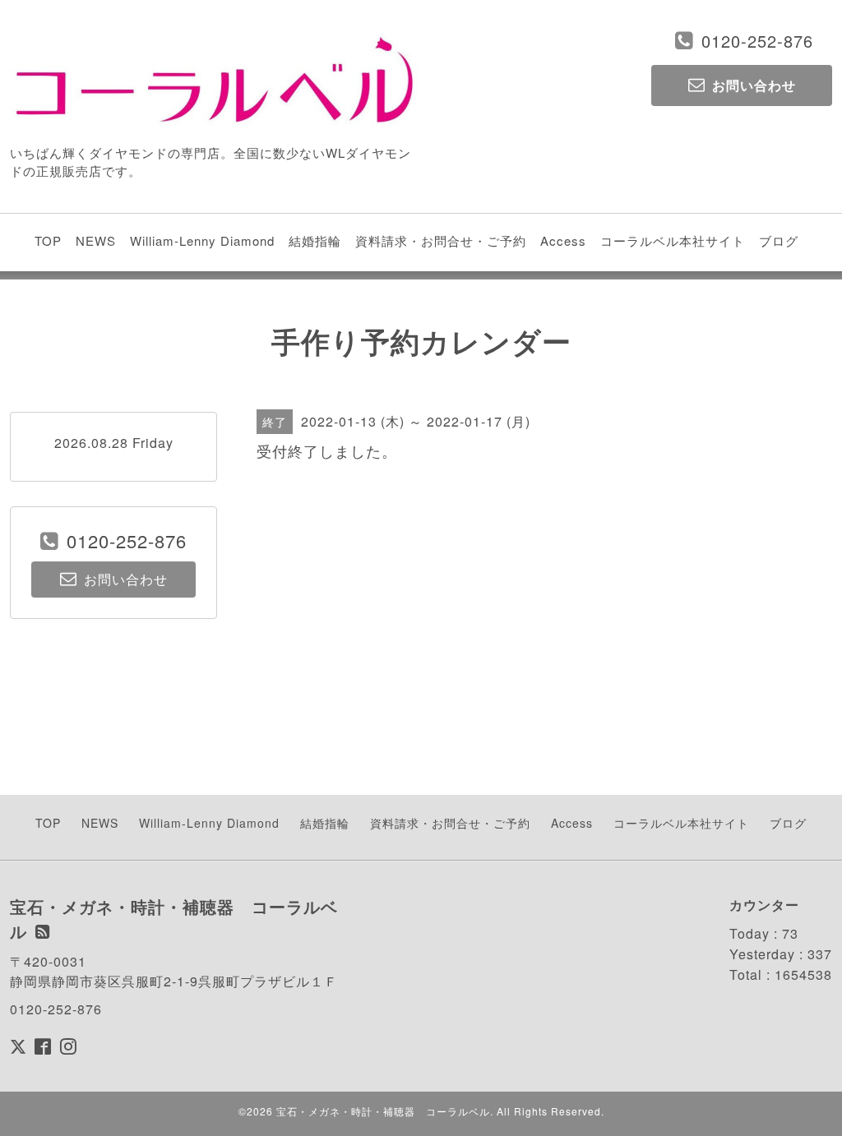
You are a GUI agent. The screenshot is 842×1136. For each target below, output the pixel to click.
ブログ (778, 240)
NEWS (96, 240)
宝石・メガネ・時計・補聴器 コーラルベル (383, 1111)
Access (563, 240)
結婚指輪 (315, 240)
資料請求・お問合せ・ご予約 (440, 240)
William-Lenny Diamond (202, 240)
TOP (48, 240)
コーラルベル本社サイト (672, 240)
